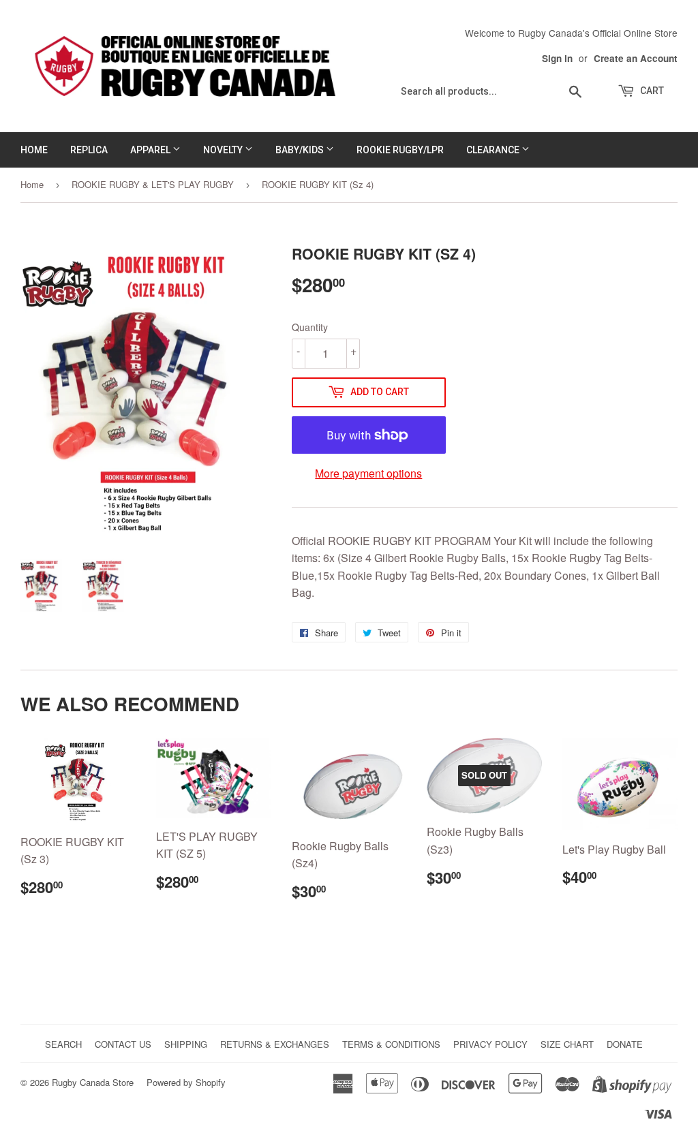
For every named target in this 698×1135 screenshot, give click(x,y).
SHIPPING (185, 1044)
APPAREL (151, 149)
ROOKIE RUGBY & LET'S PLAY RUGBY (153, 184)
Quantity (310, 327)
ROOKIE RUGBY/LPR (400, 149)
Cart (651, 90)
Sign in (557, 58)
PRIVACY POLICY (490, 1044)
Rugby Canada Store (93, 1082)
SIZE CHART (567, 1044)
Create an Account (636, 58)
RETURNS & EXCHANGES (274, 1044)
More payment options (368, 473)
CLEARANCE (493, 149)
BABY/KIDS (300, 149)
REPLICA (89, 149)
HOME (34, 149)
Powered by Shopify (186, 1082)
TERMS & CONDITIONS (391, 1044)
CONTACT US (123, 1044)
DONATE (625, 1044)
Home (32, 184)
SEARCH (63, 1044)
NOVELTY (224, 149)
